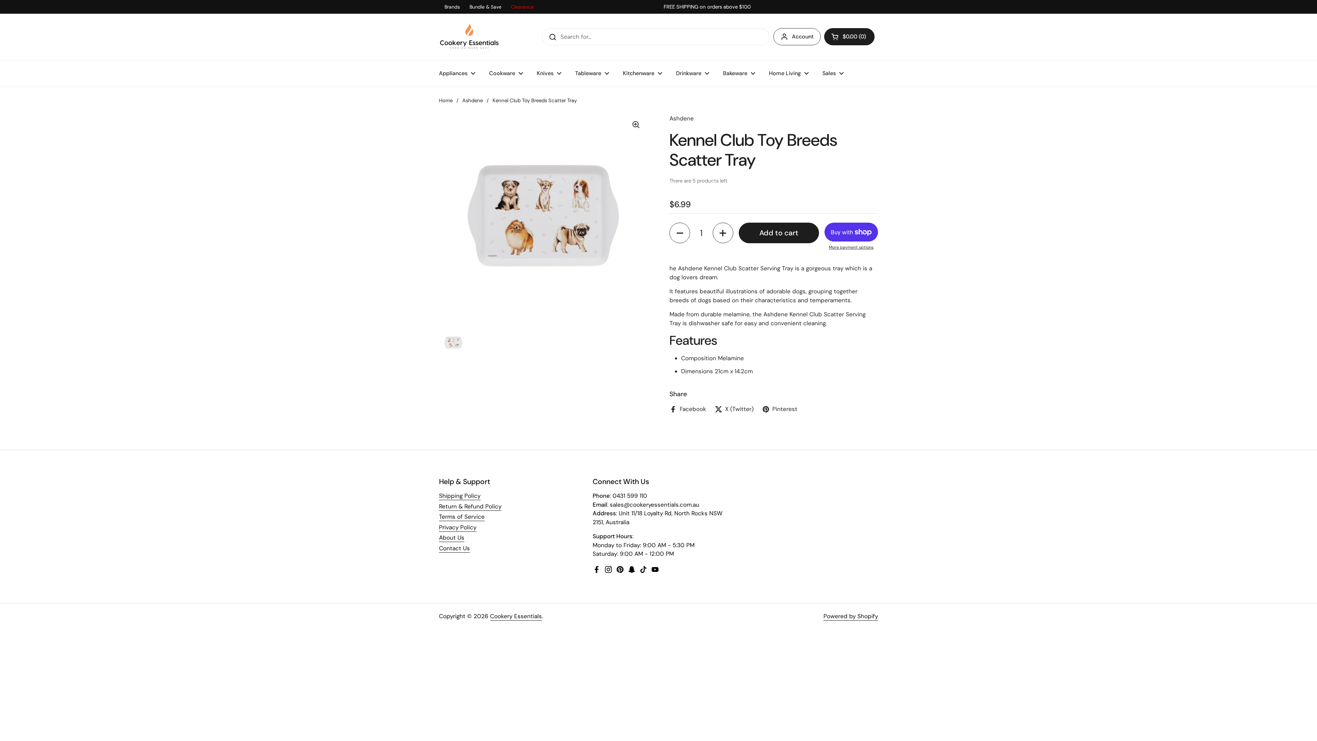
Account (803, 36)
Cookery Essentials (516, 616)
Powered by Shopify (850, 616)
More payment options (851, 247)
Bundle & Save (485, 7)
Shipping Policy (459, 495)
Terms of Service (462, 516)
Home (446, 100)
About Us (451, 537)
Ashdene (472, 100)
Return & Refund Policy (470, 506)
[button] (849, 36)
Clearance (522, 7)
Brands (452, 7)
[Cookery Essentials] (469, 37)
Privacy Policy (457, 527)
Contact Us (454, 548)
